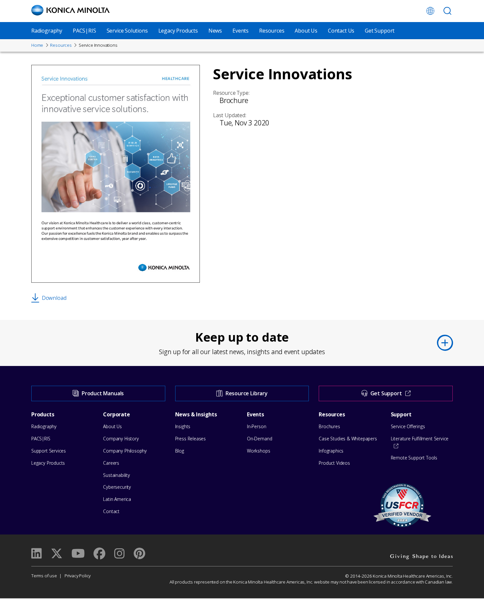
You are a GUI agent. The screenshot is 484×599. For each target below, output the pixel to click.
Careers (111, 463)
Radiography (46, 30)
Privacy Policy (78, 576)
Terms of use (44, 576)
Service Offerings (408, 426)
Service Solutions (127, 30)
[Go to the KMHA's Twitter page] (57, 554)
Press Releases (190, 438)
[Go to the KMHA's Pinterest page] (139, 554)
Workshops (258, 451)
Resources (271, 30)
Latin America (117, 499)
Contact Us (341, 30)
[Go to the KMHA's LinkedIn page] (36, 554)
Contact (111, 511)
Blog (179, 451)
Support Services (48, 451)
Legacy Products (178, 30)
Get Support (379, 30)
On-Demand (259, 438)
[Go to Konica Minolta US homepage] (70, 10)
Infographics (331, 451)
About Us (306, 30)
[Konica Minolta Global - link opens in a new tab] (430, 11)
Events (240, 30)
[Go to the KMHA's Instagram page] (119, 554)
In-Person (256, 426)
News (215, 30)
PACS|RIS (84, 30)
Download (54, 297)
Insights (183, 426)
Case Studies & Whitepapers (348, 438)
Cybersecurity (117, 487)
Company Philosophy (125, 451)
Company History (121, 438)
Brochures (329, 426)
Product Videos (334, 463)
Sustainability (116, 475)
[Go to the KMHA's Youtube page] (78, 554)
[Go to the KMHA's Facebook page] (99, 554)
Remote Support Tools (414, 458)
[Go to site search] (447, 11)
